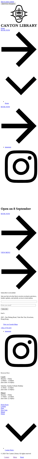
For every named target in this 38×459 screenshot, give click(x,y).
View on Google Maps (10, 324)
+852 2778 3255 (6, 328)
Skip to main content (7, 2)
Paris (2, 408)
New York (4, 410)
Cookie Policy (9, 450)
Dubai (3, 414)
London (3, 406)
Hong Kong (5, 405)
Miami (3, 412)
